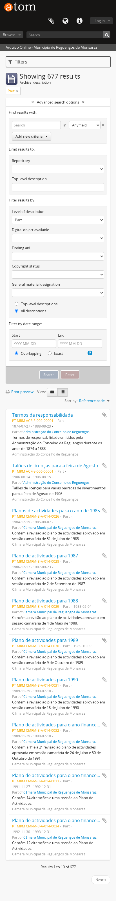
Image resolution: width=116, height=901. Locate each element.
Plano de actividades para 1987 (45, 556)
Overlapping (30, 353)
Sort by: (70, 400)
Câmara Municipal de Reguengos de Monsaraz (60, 527)
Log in (100, 20)
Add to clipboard (104, 415)
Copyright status (26, 266)
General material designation (36, 284)
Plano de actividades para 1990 (45, 680)
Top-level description (29, 178)
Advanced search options (58, 102)
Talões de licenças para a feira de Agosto (55, 466)
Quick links (79, 21)
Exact (58, 353)
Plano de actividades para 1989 (45, 640)
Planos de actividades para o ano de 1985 (56, 511)
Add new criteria (29, 136)
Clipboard (51, 21)
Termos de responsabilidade (42, 415)
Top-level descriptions (38, 303)
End (61, 335)
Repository (21, 160)
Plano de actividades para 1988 (45, 601)
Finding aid (21, 247)
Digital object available (30, 229)
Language (65, 21)
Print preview (22, 391)
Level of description (28, 211)
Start (16, 335)
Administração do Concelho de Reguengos (56, 432)
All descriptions (33, 310)
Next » (100, 879)
